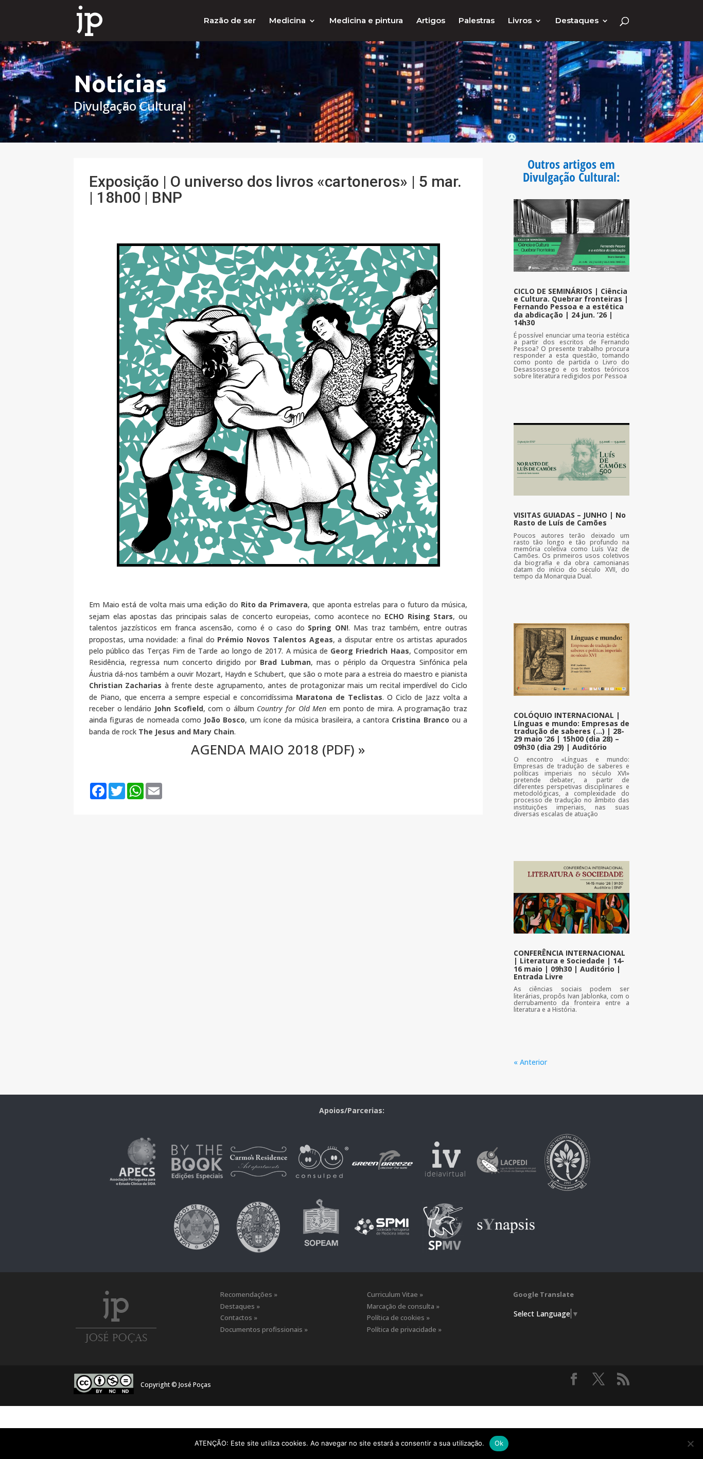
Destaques (577, 21)
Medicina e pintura (366, 21)
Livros (520, 21)
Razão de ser (230, 21)
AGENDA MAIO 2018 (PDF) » (278, 749)
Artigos (430, 21)
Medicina (287, 21)
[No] (690, 1443)
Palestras (477, 21)
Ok (499, 1443)
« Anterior (530, 1062)
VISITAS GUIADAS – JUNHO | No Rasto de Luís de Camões (570, 519)
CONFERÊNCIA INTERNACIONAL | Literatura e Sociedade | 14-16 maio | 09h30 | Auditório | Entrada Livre (569, 964)
